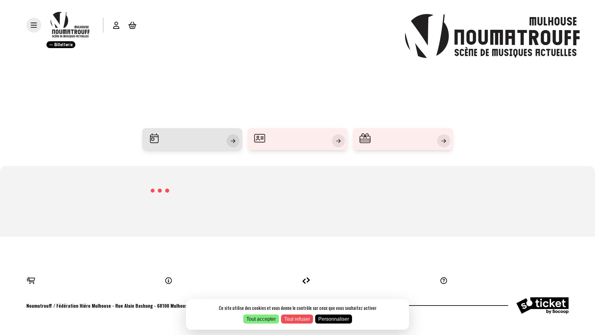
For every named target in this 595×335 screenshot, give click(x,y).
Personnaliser (333, 319)
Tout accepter (261, 319)
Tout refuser (297, 319)
